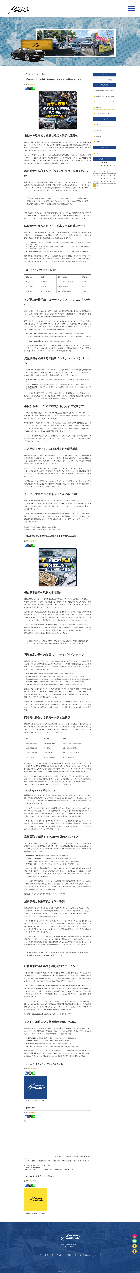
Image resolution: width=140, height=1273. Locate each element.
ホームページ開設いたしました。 (40, 1176)
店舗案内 (87, 1255)
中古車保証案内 (68, 1255)
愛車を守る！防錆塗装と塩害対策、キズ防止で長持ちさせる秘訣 (53, 79)
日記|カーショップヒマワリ (121, 62)
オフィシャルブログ (98, 1255)
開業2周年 (30, 1107)
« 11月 (94, 188)
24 (98, 182)
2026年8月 (98, 125)
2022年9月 (98, 136)
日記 (97, 153)
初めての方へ (78, 1255)
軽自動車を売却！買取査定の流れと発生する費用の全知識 (51, 536)
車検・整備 (58, 1255)
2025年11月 (98, 130)
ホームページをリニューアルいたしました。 (45, 1063)
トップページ (40, 1255)
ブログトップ (104, 75)
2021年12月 (98, 142)
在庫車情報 (50, 1255)
